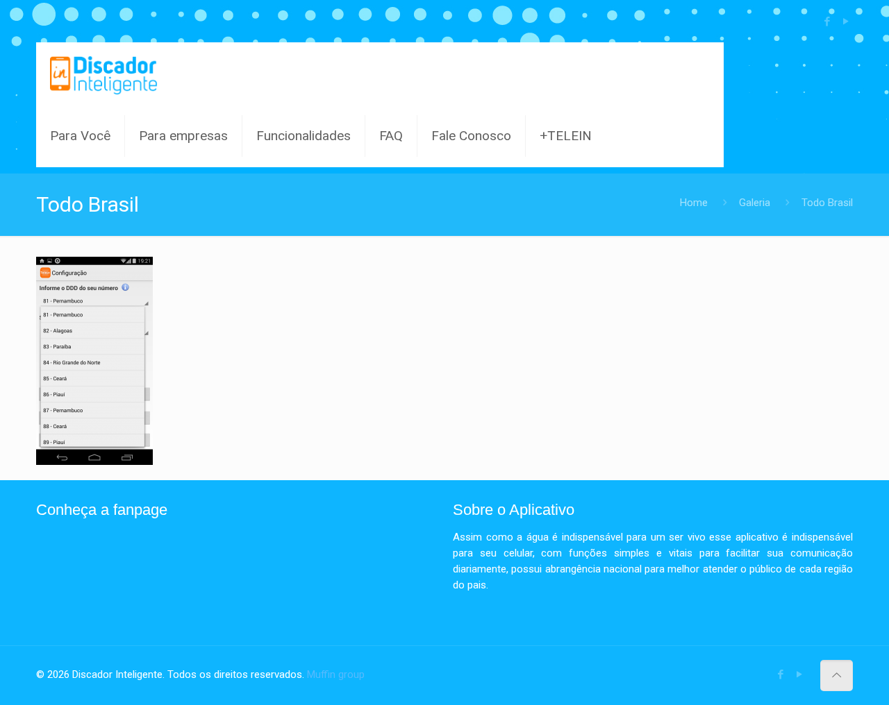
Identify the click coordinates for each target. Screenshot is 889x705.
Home (694, 202)
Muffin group (336, 674)
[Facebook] (827, 21)
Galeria (754, 202)
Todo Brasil (827, 202)
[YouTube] (845, 21)
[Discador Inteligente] (104, 73)
